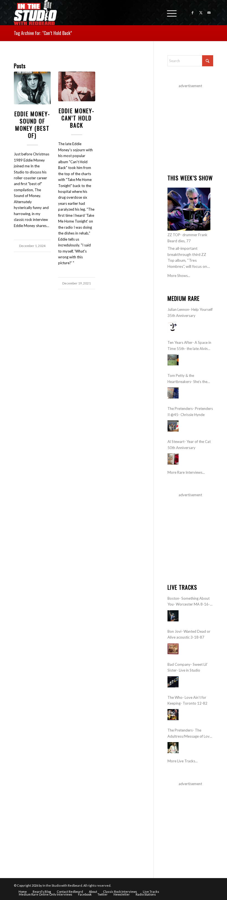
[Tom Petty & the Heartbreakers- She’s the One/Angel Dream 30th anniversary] (173, 393)
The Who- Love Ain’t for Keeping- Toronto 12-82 (187, 700)
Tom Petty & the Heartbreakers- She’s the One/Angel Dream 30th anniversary (187, 379)
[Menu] (169, 12)
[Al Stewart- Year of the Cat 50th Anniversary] (173, 459)
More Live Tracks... (182, 761)
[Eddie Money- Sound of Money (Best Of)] (32, 88)
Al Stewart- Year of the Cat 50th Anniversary (189, 444)
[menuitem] (169, 12)
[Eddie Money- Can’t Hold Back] (76, 87)
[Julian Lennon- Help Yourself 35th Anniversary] (173, 326)
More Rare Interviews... (186, 472)
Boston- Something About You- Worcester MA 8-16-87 (188, 601)
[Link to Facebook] (192, 12)
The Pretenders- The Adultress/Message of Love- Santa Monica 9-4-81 (190, 733)
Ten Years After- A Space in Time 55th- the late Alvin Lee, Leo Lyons (189, 346)
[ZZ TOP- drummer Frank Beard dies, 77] (188, 209)
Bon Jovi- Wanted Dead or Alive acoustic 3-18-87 (188, 634)
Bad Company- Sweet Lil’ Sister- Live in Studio (187, 667)
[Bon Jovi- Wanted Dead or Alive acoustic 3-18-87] (173, 648)
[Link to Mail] (209, 12)
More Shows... (178, 275)
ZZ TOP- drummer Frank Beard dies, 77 (187, 238)
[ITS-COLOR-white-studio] (35, 12)
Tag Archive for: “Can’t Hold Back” (43, 33)
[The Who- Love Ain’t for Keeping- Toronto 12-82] (173, 714)
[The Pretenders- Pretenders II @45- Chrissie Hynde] (173, 426)
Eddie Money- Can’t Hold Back (76, 118)
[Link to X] (201, 12)
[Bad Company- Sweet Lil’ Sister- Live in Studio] (173, 681)
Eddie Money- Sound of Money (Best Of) (32, 125)
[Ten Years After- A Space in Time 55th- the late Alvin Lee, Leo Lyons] (173, 359)
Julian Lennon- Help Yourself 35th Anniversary (190, 312)
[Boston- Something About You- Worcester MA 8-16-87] (173, 615)
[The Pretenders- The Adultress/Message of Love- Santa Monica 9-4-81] (173, 747)
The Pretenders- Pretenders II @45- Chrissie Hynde (190, 411)
